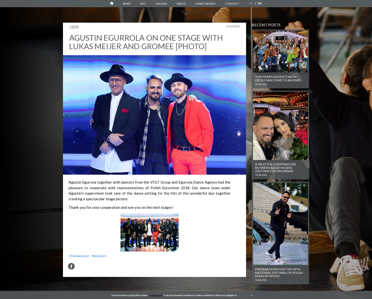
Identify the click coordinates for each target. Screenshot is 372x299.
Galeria (161, 3)
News (127, 3)
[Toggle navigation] (186, 14)
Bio (143, 3)
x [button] (251, 295)
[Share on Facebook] (71, 266)
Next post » (99, 256)
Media (181, 3)
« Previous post (79, 256)
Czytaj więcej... (156, 295)
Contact (232, 3)
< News (74, 26)
